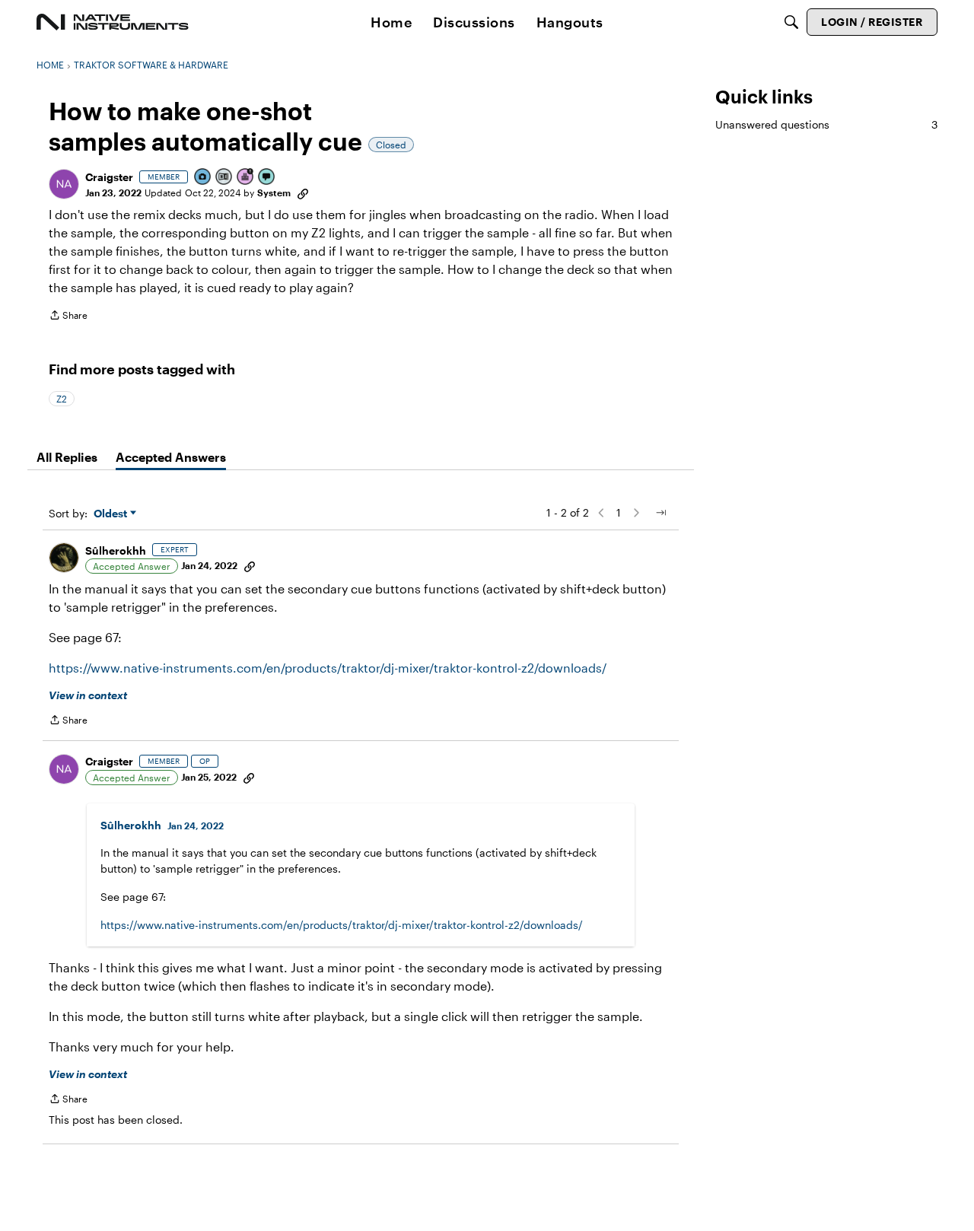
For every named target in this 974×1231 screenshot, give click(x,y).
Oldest (112, 514)
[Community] (113, 22)
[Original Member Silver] (224, 177)
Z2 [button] (61, 398)
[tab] (67, 457)
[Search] (791, 22)
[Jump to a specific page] (660, 513)
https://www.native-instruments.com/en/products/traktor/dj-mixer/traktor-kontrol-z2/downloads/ (327, 667)
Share (68, 317)
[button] (64, 184)
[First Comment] (267, 177)
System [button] (274, 192)
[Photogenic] (203, 177)
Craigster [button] (109, 176)
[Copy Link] (303, 192)
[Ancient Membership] (246, 177)
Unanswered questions (826, 124)
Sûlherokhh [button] (115, 550)
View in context (88, 695)
